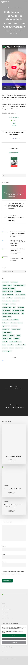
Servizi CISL (5, 612)
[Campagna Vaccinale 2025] (14, 481)
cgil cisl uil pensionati (7, 294)
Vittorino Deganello (6, 351)
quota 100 (4, 341)
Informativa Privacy (7, 647)
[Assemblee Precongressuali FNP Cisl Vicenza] (14, 507)
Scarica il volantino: (14, 117)
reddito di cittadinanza (15, 341)
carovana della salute (7, 291)
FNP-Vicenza (21, 307)
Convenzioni (5, 615)
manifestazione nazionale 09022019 (10, 319)
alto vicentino (14, 282)
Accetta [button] (14, 635)
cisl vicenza (9, 297)
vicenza (11, 348)
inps (23, 313)
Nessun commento (14, 33)
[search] (22, 2)
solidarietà (4, 348)
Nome (4, 546)
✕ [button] (25, 627)
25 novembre (5, 282)
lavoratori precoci (6, 316)
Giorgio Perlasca (6, 310)
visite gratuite (19, 348)
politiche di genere (6, 338)
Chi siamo (4, 606)
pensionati (14, 326)
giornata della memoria (18, 310)
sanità (3, 344)
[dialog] (14, 635)
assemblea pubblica (6, 285)
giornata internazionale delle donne (10, 313)
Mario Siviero (5, 322)
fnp (14, 307)
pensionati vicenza (16, 329)
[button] (26, 2)
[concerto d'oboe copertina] (14, 162)
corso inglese (5, 304)
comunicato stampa (19, 297)
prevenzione (16, 338)
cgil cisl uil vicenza (20, 294)
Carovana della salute (7, 618)
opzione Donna (5, 326)
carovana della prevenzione (8, 288)
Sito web (4, 562)
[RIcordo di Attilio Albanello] (14, 444)
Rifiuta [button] (14, 639)
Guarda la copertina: (14, 152)
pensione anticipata (6, 332)
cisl (3, 297)
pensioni (18, 335)
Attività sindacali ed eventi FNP (10, 623)
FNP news (9, 7)
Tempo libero (18, 7)
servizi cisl (10, 344)
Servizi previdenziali (20, 344)
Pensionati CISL (10, 31)
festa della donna (6, 307)
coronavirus (16, 301)
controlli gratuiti (6, 301)
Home (3, 603)
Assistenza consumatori (19, 285)
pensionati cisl (5, 329)
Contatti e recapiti (6, 609)
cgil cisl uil (18, 291)
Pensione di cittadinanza (8, 335)
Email (4, 554)
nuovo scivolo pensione (16, 322)
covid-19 (13, 304)
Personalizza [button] (14, 642)
